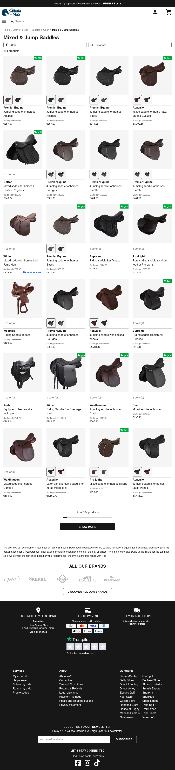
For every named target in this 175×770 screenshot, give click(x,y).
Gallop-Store (127, 701)
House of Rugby (129, 709)
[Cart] (168, 12)
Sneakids (148, 696)
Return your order (137, 623)
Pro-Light (139, 256)
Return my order (22, 688)
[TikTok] (97, 763)
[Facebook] (78, 763)
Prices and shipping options (76, 701)
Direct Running (129, 684)
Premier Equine (13, 107)
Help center (20, 680)
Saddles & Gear (40, 29)
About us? (65, 676)
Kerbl (6, 405)
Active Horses (20, 29)
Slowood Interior (152, 684)
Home (6, 29)
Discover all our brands (88, 592)
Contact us (38, 621)
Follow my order (22, 684)
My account (20, 676)
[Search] (12, 21)
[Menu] (4, 21)
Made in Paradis (130, 713)
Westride (9, 331)
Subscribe (124, 739)
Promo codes (21, 692)
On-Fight (147, 676)
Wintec (7, 256)
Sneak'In (147, 692)
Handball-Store (129, 705)
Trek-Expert (149, 709)
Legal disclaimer (69, 692)
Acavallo (138, 107)
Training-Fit (149, 705)
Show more (87, 527)
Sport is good (150, 701)
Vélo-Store (148, 717)
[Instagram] (87, 763)
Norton (7, 182)
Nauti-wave (127, 717)
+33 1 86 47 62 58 (38, 631)
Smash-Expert (151, 688)
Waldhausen (98, 405)
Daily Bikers (127, 680)
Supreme (95, 256)
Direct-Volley (127, 688)
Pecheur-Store (151, 680)
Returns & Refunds (70, 688)
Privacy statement (70, 705)
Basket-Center (128, 676)
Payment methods (70, 696)
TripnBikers (149, 713)
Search (19, 21)
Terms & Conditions (71, 684)
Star (135, 405)
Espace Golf (127, 692)
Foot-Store (126, 696)
